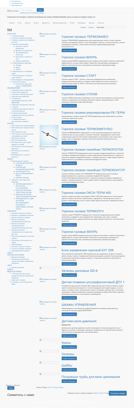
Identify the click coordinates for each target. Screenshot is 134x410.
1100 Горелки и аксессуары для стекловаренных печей (22, 135)
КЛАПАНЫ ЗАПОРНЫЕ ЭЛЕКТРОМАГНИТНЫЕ (24, 191)
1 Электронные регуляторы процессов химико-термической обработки (22, 276)
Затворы (18, 65)
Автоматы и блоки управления (22, 47)
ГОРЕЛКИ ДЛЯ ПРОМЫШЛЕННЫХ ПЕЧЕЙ (25, 168)
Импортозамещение (60, 23)
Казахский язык (17, 5)
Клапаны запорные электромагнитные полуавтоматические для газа (22, 225)
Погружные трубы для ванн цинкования (91, 376)
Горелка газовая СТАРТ (79, 75)
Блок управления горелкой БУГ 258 (87, 250)
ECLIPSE (10, 123)
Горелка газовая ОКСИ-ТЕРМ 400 (86, 192)
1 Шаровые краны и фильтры (22, 90)
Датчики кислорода (18, 257)
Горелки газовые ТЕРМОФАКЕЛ (85, 36)
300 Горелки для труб (19, 132)
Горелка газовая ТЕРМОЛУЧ (83, 211)
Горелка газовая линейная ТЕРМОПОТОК (92, 149)
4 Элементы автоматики (20, 44)
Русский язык (16, 1)
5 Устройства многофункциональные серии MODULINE (22, 100)
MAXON (10, 159)
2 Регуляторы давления (20, 92)
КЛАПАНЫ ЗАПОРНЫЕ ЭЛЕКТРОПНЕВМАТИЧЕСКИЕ (26, 195)
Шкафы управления (22, 61)
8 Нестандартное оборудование (23, 80)
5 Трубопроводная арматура (21, 63)
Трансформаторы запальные (22, 53)
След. (56, 387)
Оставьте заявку (118, 393)
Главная (12, 23)
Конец (61, 387)
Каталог (36, 23)
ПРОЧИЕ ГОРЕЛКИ (22, 178)
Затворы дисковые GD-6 (80, 270)
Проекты (92, 23)
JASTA (9, 265)
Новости (27, 23)
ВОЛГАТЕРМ (11, 34)
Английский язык (17, 3)
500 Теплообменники (19, 140)
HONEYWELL (11, 211)
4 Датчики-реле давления (20, 96)
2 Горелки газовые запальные (22, 38)
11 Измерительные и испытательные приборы (20, 120)
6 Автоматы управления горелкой (23, 105)
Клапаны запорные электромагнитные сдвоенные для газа (22, 232)
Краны (18, 67)
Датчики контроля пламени (21, 217)
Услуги (72, 23)
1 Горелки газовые (18, 36)
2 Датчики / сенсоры (18, 280)
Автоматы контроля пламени (21, 213)
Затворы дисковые (18, 267)
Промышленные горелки (20, 161)
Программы (82, 23)
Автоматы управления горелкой (22, 215)
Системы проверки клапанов (21, 249)
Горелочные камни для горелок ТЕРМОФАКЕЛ (24, 85)
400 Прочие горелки (18, 138)
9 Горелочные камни (19, 82)
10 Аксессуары (17, 117)
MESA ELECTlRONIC (14, 271)
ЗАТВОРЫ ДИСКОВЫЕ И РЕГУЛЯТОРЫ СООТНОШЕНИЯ (24, 186)
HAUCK (9, 253)
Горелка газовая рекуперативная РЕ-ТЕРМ (93, 112)
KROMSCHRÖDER (13, 88)
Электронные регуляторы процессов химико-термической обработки (22, 261)
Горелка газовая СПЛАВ (79, 94)
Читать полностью (69, 50)
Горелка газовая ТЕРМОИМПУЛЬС (87, 129)
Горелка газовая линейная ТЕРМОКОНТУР (93, 170)
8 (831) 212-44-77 (26, 13)
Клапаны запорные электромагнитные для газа (21, 220)
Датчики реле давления (24, 50)
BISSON (10, 269)
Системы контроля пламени (21, 246)
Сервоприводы (17, 244)
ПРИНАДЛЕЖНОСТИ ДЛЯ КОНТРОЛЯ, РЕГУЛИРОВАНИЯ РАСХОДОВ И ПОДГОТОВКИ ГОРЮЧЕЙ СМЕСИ (25, 203)
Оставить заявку (38, 13)
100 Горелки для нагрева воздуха (23, 125)
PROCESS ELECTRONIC (15, 255)
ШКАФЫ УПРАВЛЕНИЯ (79, 304)
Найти (40, 10)
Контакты (101, 23)
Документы (46, 23)
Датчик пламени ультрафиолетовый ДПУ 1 (93, 282)
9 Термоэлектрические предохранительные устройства (23, 114)
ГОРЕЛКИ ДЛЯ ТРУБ (23, 171)
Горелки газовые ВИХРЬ (80, 231)
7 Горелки (15, 107)
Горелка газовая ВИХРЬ (79, 57)
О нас (20, 23)
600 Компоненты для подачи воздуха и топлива (21, 143)
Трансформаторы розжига (21, 251)
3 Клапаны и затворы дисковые (22, 94)
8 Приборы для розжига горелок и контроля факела (23, 110)
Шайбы (18, 69)
